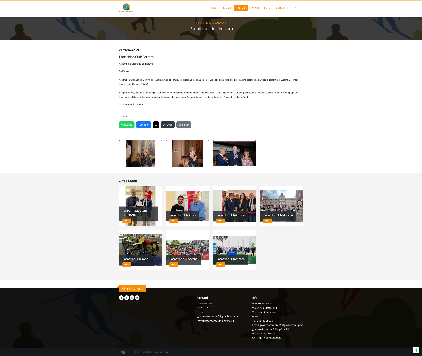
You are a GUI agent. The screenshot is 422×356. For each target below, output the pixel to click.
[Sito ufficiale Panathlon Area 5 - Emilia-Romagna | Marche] (126, 9)
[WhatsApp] (132, 297)
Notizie (241, 7)
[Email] (137, 297)
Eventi (255, 7)
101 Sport (167, 352)
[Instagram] (300, 8)
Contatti (281, 7)
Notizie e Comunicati (215, 23)
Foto (267, 7)
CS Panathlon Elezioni (134, 104)
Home (214, 7)
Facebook (143, 124)
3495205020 (204, 307)
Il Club (227, 7)
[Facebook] (295, 8)
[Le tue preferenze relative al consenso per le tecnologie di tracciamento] (416, 350)
